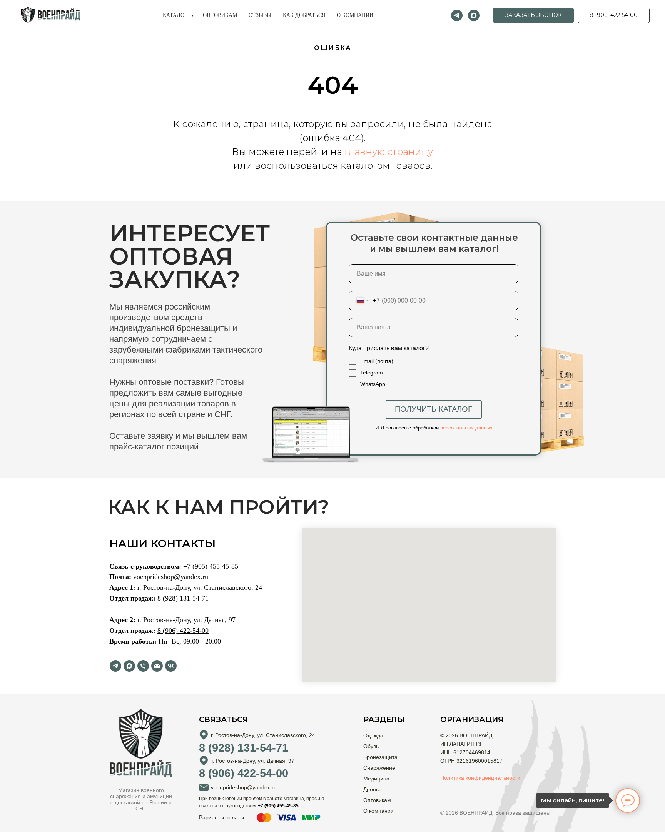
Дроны (371, 789)
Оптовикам (220, 15)
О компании (355, 15)
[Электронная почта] (157, 666)
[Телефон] (143, 666)
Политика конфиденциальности (480, 778)
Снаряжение (379, 768)
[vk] (171, 666)
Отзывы (260, 15)
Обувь (371, 746)
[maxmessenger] (474, 15)
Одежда (373, 735)
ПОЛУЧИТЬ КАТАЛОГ (433, 409)
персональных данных (466, 428)
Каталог (176, 15)
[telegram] (457, 15)
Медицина (376, 778)
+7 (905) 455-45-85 (210, 566)
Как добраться (304, 15)
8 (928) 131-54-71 (183, 598)
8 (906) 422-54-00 (183, 630)
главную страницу (388, 151)
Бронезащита (380, 757)
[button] (533, 15)
